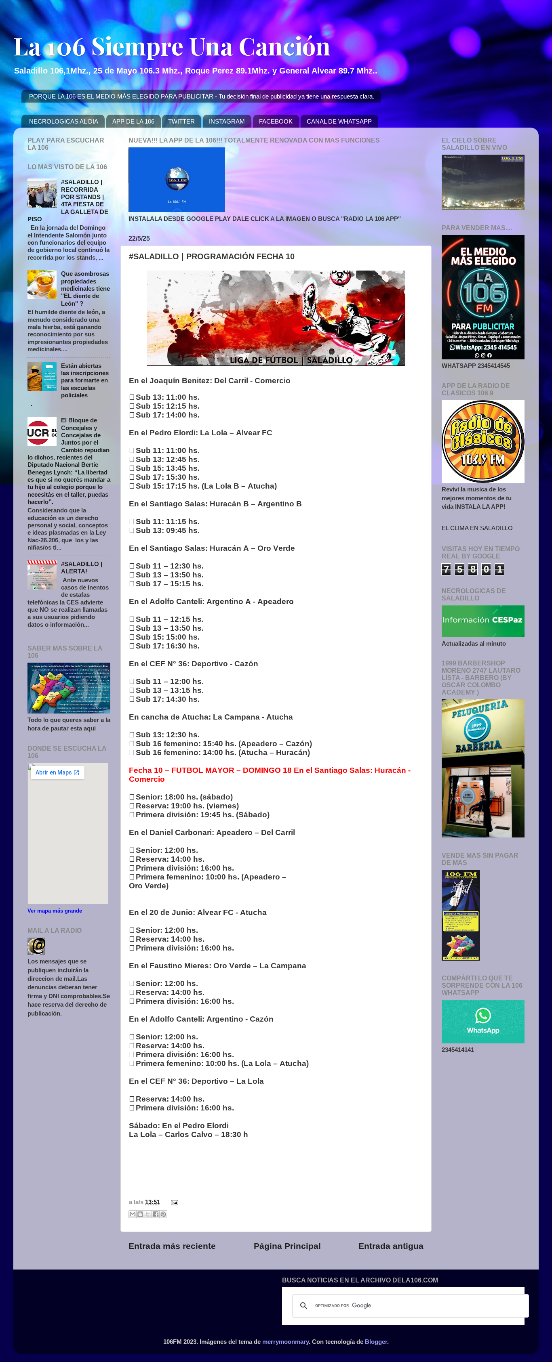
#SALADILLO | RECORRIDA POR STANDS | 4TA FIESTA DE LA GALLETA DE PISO (67, 200)
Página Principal (287, 1246)
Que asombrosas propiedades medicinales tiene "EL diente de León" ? (85, 288)
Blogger (376, 1341)
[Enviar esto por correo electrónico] (133, 1214)
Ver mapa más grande (54, 911)
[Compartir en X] (148, 1214)
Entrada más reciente (172, 1246)
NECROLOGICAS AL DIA (63, 121)
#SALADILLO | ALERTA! (81, 567)
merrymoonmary (285, 1341)
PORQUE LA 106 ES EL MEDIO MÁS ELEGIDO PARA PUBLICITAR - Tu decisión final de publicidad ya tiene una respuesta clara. (201, 96)
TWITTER (181, 121)
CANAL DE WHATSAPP (339, 121)
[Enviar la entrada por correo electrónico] (173, 1201)
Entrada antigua (390, 1246)
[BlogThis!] (140, 1214)
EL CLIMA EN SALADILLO (477, 528)
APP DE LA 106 (133, 121)
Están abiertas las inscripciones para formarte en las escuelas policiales (85, 380)
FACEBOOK (276, 121)
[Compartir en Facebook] (156, 1214)
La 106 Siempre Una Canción (172, 45)
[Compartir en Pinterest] (163, 1214)
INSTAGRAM (227, 121)
